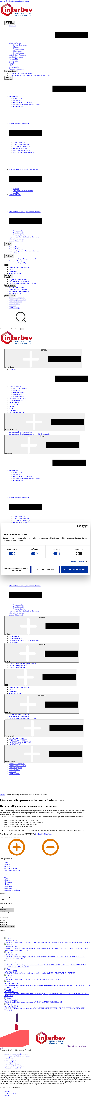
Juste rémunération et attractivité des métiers (24, 237)
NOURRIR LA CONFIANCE (20, 291)
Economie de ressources (21, 150)
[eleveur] (7, 921)
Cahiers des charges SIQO (18, 263)
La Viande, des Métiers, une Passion (17, 1056)
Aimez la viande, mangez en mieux (16, 1054)
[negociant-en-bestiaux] (7, 926)
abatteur (7, 880)
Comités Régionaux (16, 57)
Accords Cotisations (16, 249)
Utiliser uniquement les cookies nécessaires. (16, 569)
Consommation (18, 231)
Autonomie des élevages (21, 146)
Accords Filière (14, 247)
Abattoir (16, 193)
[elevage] (7, 911)
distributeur (8, 882)
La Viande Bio (9, 1062)
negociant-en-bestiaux (12, 890)
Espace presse (24, 1)
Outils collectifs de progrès (22, 102)
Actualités (12, 26)
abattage (7, 864)
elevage (7, 866)
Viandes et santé (19, 235)
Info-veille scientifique (17, 239)
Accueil (2, 795)
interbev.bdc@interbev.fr (43, 834)
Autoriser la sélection (45, 569)
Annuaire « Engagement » (18, 261)
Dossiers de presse (15, 302)
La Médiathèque (14, 308)
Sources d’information (16, 241)
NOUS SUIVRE (15, 293)
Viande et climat (19, 142)
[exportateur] (7, 923)
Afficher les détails (76, 562)
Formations (13, 271)
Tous (6, 862)
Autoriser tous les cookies (74, 569)
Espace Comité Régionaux (9, 1)
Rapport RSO (18, 98)
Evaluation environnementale (23, 152)
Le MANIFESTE (19, 100)
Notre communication (16, 287)
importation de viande (12, 870)
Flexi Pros (12, 306)
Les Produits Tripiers (11, 1064)
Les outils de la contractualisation (20, 73)
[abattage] (7, 909)
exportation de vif (10, 868)
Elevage (16, 189)
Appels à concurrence (16, 69)
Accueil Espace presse (17, 298)
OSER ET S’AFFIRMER (18, 289)
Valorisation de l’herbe (21, 144)
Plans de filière (14, 59)
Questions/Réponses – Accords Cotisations (24, 251)
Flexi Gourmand (14, 304)
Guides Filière (14, 253)
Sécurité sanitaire (19, 233)
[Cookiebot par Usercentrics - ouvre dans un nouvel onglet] (78, 526)
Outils (11, 269)
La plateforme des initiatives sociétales (26, 104)
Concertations (18, 106)
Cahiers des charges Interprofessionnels (22, 259)
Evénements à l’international (19, 281)
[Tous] (7, 907)
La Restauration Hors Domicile (20, 267)
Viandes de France (15, 273)
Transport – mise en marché (23, 191)
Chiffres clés (13, 61)
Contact (7, 1091)
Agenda (11, 63)
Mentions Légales (10, 1093)
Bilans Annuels (18, 53)
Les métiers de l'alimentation (14, 1066)
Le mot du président (20, 45)
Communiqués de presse (17, 300)
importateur (8, 888)
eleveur (7, 884)
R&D (11, 65)
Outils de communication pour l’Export (22, 283)
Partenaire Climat (15, 195)
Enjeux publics (14, 67)
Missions (16, 47)
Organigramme (18, 49)
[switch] (34, 553)
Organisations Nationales (17, 55)
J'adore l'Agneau (10, 1060)
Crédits (6, 1095)
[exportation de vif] (7, 913)
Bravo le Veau (9, 1058)
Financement (17, 51)
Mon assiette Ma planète (12, 1068)
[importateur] (7, 924)
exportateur (8, 886)
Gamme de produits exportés (19, 279)
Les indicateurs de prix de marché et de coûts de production (29, 75)
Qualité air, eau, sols (20, 148)
